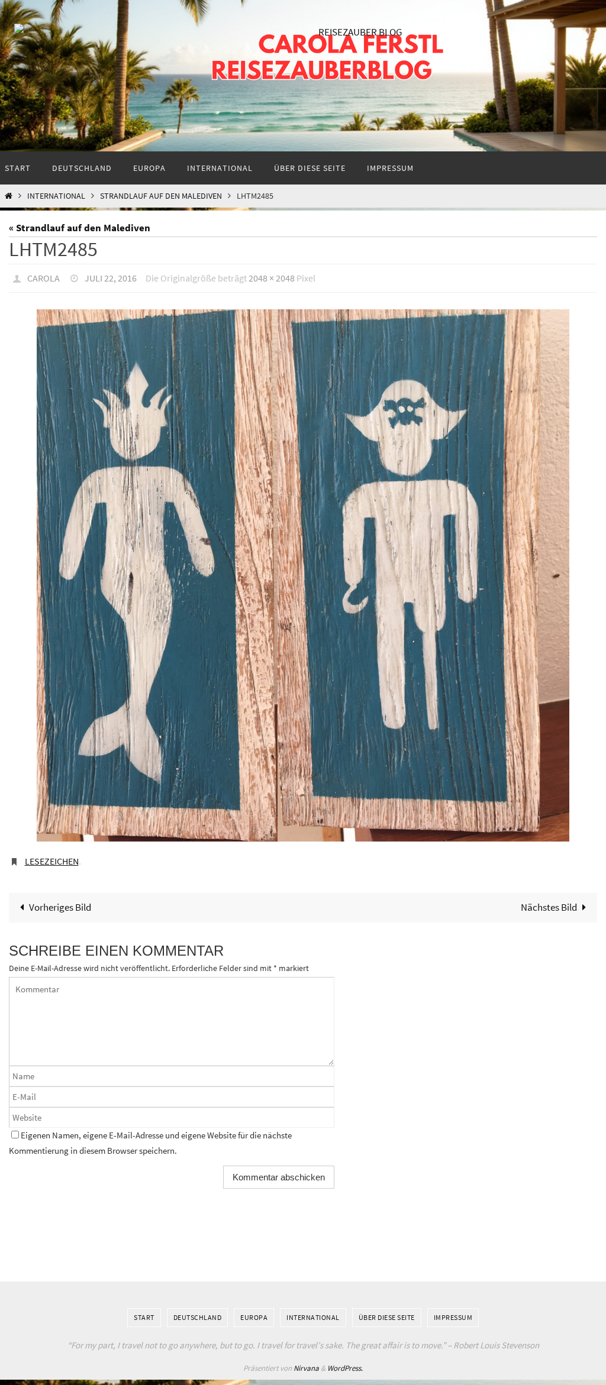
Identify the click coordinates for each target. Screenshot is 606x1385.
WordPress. (345, 1362)
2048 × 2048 (272, 277)
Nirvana (306, 1362)
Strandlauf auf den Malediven (161, 196)
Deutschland (197, 1310)
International (56, 196)
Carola (43, 277)
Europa (253, 1310)
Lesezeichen (52, 857)
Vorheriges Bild (60, 900)
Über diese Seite (387, 1310)
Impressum (453, 1310)
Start (144, 1310)
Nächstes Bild (549, 900)
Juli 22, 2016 (111, 277)
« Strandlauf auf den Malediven (79, 227)
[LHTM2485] (303, 572)
